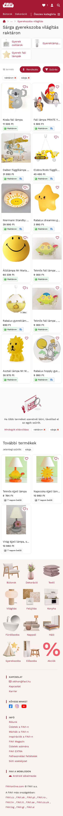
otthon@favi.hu (21, 681)
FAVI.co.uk (43, 802)
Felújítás (31, 608)
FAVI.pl (31, 797)
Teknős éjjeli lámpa (15, 491)
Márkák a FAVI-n (19, 731)
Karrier (13, 691)
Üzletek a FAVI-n (19, 726)
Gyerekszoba (13, 660)
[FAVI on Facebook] (10, 706)
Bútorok (7, 14)
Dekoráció (21, 14)
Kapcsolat (15, 686)
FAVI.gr (20, 807)
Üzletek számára (19, 746)
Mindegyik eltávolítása (16, 429)
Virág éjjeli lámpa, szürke (18, 541)
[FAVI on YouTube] (24, 706)
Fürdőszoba (12, 634)
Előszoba (31, 660)
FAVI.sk (21, 797)
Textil (51, 582)
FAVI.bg (10, 807)
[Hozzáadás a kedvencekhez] (57, 86)
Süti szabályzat (18, 761)
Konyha (51, 608)
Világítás (11, 608)
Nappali (31, 634)
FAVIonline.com (15, 786)
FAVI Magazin (16, 741)
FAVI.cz (10, 797)
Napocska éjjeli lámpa (47, 491)
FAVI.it (20, 802)
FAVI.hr (10, 802)
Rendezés (32, 69)
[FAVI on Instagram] (17, 706)
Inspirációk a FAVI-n (21, 736)
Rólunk (13, 722)
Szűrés (53, 69)
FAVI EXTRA (15, 751)
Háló (51, 634)
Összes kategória (45, 14)
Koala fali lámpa (12, 119)
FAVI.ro (41, 797)
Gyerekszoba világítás (30, 21)
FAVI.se (30, 802)
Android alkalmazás (24, 775)
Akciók (51, 660)
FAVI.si (30, 807)
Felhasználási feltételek (23, 756)
